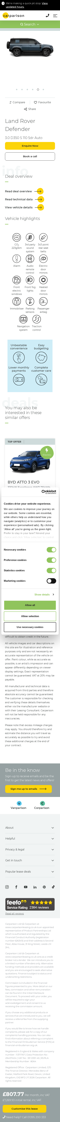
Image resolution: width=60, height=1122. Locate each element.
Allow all (30, 605)
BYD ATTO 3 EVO (24, 482)
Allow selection (30, 616)
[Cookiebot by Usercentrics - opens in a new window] (42, 492)
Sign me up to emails (24, 788)
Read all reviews (14, 913)
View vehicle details (19, 207)
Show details (42, 594)
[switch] (51, 560)
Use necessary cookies (30, 627)
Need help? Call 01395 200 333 (25, 1117)
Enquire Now (30, 145)
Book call (30, 156)
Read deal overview (19, 191)
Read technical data (19, 199)
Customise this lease (25, 1108)
